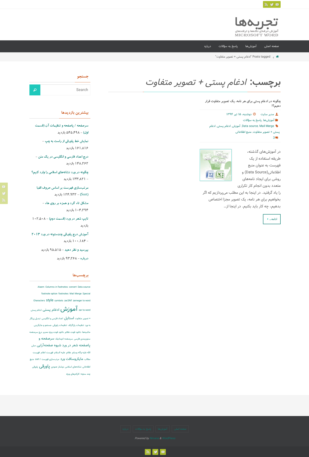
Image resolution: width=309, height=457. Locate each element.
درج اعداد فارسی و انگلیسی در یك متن (63, 157)
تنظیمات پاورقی (60, 325)
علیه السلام (59, 352)
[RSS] (266, 4)
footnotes (63, 293)
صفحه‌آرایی (45, 345)
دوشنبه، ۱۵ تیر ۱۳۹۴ (239, 114)
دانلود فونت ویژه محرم (53, 332)
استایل (69, 318)
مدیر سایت (267, 114)
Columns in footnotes (56, 287)
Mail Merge (266, 126)
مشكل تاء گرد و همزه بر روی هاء (66, 203)
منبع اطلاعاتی (243, 132)
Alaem (41, 287)
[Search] (34, 89)
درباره (84, 259)
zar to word (84, 310)
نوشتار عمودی (57, 367)
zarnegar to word (81, 300)
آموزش (236, 126)
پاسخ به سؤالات (252, 120)
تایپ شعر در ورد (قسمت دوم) (68, 219)
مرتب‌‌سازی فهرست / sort (47, 359)
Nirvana (154, 438)
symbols (58, 300)
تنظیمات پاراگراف (76, 325)
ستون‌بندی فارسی (82, 339)
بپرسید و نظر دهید (76, 250)
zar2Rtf (68, 300)
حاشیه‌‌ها (86, 332)
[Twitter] (271, 4)
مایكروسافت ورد (71, 359)
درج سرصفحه (35, 332)
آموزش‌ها (269, 120)
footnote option (49, 293)
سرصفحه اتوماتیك (64, 339)
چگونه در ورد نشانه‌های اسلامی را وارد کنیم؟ (59, 173)
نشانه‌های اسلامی (73, 367)
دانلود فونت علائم (73, 332)
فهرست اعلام (47, 352)
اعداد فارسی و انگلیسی (52, 318)
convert (73, 287)
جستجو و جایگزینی (43, 325)
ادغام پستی (224, 126)
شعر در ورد (70, 345)
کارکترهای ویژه (72, 374)
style (49, 300)
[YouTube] (277, 4)
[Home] (277, 56)
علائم (68, 352)
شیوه (57, 345)
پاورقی (44, 366)
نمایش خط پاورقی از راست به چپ (66, 142)
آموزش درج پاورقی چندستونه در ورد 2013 (60, 235)
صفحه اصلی (180, 429)
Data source (250, 126)
